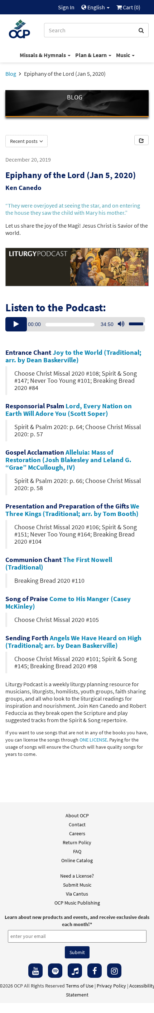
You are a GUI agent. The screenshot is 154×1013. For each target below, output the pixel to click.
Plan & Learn (91, 55)
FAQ (77, 851)
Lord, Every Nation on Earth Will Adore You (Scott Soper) (68, 409)
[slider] (134, 321)
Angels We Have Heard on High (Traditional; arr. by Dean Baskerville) (73, 641)
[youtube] (35, 970)
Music (123, 55)
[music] (75, 970)
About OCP (77, 815)
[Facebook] (94, 970)
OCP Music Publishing (77, 903)
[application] (75, 324)
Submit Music (77, 885)
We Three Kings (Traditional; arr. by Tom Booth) (72, 510)
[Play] (16, 324)
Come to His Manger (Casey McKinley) (68, 602)
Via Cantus (77, 894)
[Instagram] (114, 970)
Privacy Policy (111, 985)
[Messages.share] (141, 140)
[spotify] (55, 970)
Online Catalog (77, 860)
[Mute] (121, 324)
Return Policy (77, 842)
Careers (77, 833)
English (96, 7)
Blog (10, 73)
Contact (77, 824)
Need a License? (77, 876)
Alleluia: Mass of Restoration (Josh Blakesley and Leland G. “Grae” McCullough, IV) (68, 459)
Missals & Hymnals (43, 55)
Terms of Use (79, 985)
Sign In (66, 7)
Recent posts (24, 141)
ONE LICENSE (93, 740)
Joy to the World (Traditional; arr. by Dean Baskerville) (73, 356)
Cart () (131, 7)
